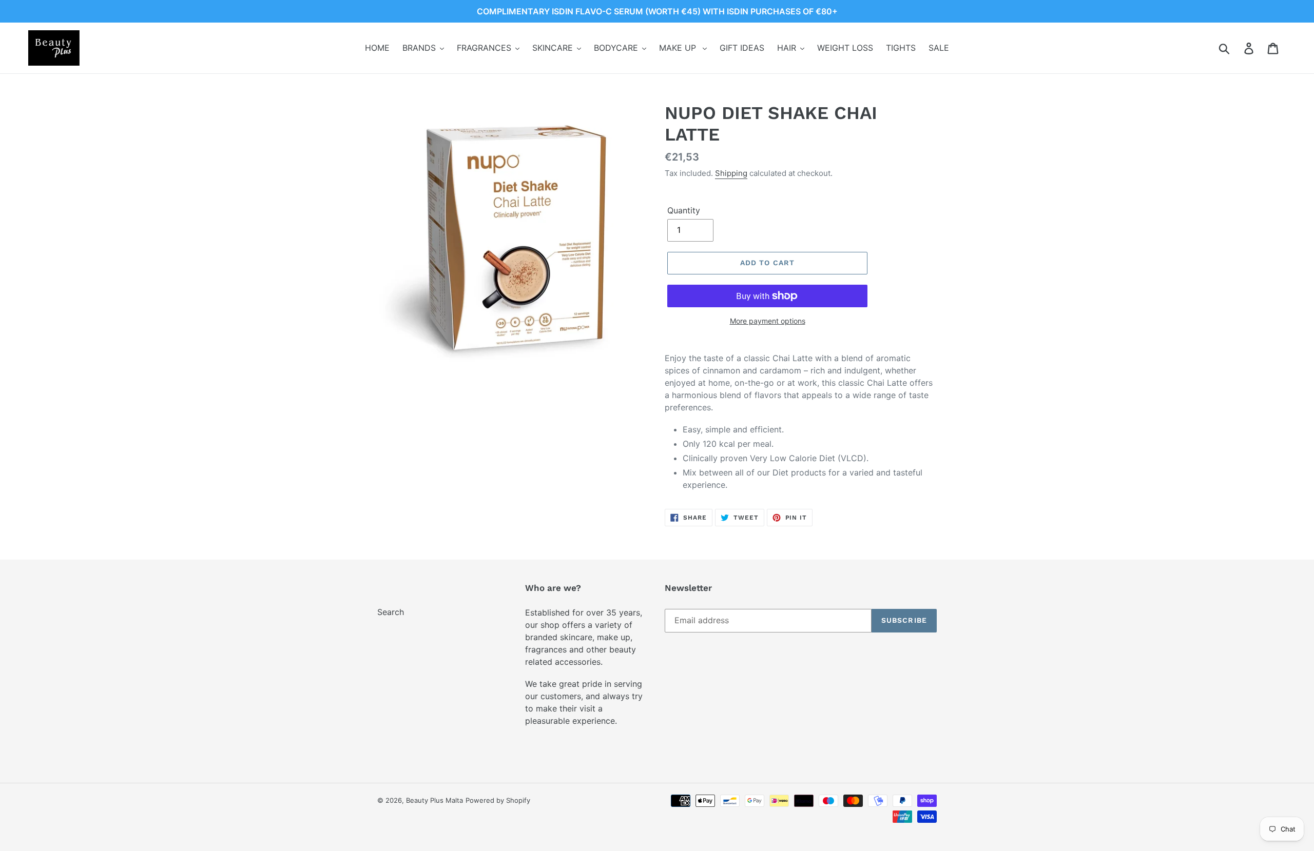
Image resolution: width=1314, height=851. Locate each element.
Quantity (683, 210)
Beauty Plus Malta (434, 800)
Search (390, 612)
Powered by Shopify (498, 800)
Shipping (731, 173)
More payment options (767, 320)
